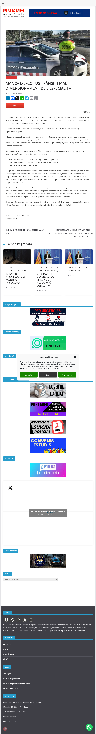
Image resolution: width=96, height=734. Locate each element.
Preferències (67, 375)
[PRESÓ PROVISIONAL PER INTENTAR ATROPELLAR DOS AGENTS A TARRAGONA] (17, 251)
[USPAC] (18, 618)
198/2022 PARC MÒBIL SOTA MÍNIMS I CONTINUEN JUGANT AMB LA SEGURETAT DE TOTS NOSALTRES (69, 233)
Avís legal (7, 674)
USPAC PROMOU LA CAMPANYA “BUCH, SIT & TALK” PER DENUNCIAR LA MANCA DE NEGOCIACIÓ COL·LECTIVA (48, 276)
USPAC (20, 93)
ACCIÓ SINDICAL (11, 78)
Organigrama (8, 654)
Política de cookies (10, 688)
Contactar (7, 644)
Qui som (6, 649)
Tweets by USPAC (48, 512)
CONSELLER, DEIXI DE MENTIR (78, 269)
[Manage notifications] (5, 729)
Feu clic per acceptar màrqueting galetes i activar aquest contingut (48, 512)
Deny (48, 375)
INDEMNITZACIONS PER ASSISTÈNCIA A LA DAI (25, 232)
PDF (14, 105)
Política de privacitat (11, 679)
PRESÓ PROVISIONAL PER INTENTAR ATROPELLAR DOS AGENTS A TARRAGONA (16, 275)
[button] (75, 357)
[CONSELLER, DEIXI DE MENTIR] (79, 251)
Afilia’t (5, 659)
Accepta (28, 375)
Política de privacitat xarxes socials (17, 683)
